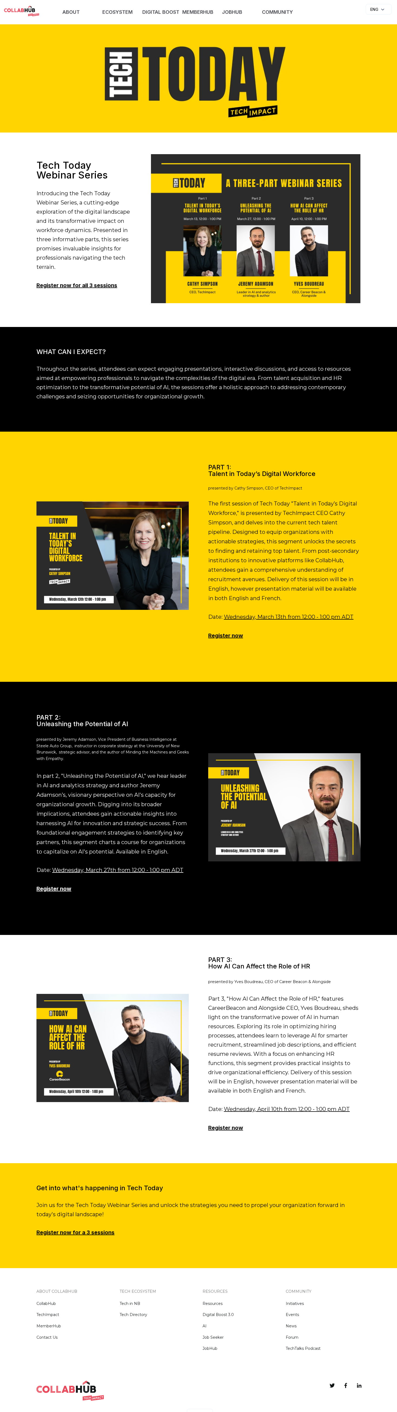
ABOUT (71, 12)
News (291, 1326)
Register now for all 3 (76, 285)
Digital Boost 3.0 (218, 1314)
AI (205, 1326)
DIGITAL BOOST (160, 12)
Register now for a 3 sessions (75, 1232)
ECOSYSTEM (117, 12)
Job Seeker (213, 1337)
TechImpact (47, 1314)
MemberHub (48, 1326)
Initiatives (295, 1303)
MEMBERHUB (197, 12)
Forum (292, 1337)
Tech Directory (133, 1314)
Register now (225, 635)
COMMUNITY (277, 12)
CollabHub (46, 1303)
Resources (213, 1303)
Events (292, 1314)
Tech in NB (130, 1303)
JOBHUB (232, 12)
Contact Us (47, 1337)
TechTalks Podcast (303, 1348)
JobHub (210, 1348)
